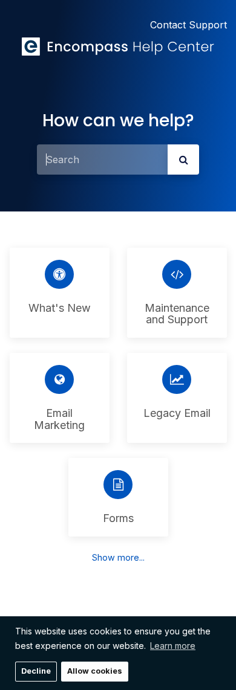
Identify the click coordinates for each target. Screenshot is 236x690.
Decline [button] (36, 670)
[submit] (183, 159)
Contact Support (188, 25)
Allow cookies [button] (94, 670)
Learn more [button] (172, 645)
